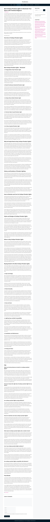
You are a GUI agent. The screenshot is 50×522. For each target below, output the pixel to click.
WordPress (28, 520)
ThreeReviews (25, 1)
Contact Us (27, 4)
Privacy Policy (31, 4)
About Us (23, 4)
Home (11, 4)
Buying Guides (19, 4)
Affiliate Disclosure (37, 4)
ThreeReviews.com (21, 520)
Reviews (14, 4)
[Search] (44, 10)
